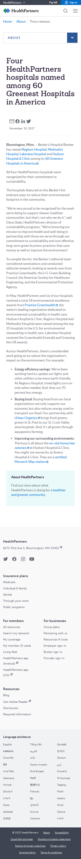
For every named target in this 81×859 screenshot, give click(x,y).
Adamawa (8, 778)
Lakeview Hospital (33, 154)
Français (34, 791)
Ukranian (35, 818)
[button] (71, 2)
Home (7, 21)
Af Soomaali (63, 778)
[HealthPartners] (14, 2)
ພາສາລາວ (8, 751)
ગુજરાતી (34, 805)
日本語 (7, 818)
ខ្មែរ (31, 798)
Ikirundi (34, 811)
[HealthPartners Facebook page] (14, 560)
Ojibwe (61, 811)
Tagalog (61, 784)
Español (7, 744)
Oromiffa (8, 757)
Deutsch (8, 791)
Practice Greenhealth (40, 305)
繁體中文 (35, 784)
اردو (59, 764)
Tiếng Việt (36, 744)
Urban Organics (26, 418)
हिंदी (5, 764)
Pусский (61, 744)
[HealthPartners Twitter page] (5, 560)
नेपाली (33, 778)
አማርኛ (6, 798)
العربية (33, 751)
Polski (60, 791)
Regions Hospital (34, 149)
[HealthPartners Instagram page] (23, 560)
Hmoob (7, 784)
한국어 (61, 751)
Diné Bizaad (37, 771)
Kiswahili (62, 771)
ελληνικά (8, 811)
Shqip (6, 805)
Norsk (60, 805)
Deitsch (61, 757)
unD (32, 757)
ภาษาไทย (8, 771)
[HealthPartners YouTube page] (31, 560)
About (21, 21)
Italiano (61, 798)
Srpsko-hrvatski (38, 764)
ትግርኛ (60, 818)
